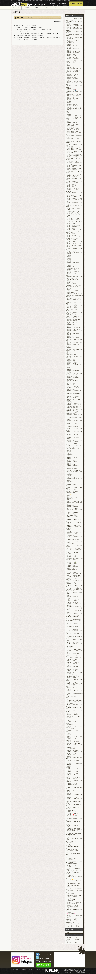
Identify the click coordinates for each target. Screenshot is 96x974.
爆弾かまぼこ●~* (71, 281)
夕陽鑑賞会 (70, 454)
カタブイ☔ (70, 733)
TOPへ (81, 950)
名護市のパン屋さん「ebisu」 (75, 468)
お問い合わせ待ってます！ (74, 741)
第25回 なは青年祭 (72, 196)
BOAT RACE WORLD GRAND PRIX (72, 859)
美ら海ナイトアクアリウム (74, 107)
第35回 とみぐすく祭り (73, 184)
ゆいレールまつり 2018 (73, 561)
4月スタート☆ (70, 875)
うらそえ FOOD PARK (73, 793)
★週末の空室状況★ (72, 908)
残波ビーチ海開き (71, 359)
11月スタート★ (71, 899)
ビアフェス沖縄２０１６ (73, 600)
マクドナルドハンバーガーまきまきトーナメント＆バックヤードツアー (74, 578)
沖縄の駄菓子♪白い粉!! (73, 333)
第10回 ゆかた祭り (72, 251)
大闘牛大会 (70, 451)
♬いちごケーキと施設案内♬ (74, 902)
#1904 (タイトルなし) (73, 925)
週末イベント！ (71, 88)
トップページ (13, 969)
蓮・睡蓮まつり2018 (72, 100)
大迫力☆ (69, 453)
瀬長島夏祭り (70, 288)
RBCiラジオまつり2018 (73, 830)
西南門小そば (70, 97)
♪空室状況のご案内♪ (72, 903)
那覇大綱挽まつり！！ (72, 75)
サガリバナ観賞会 (71, 677)
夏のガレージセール (72, 461)
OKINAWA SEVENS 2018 (74, 832)
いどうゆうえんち (71, 811)
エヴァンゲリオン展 (72, 783)
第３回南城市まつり (72, 169)
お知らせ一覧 (69, 15)
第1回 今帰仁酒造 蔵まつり (75, 214)
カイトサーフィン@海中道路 (74, 736)
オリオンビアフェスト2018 (74, 743)
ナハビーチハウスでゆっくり (74, 613)
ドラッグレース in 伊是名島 (74, 649)
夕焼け (68, 456)
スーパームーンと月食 (72, 666)
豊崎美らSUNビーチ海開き (74, 94)
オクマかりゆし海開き (72, 750)
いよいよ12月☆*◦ (71, 810)
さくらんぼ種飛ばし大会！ (74, 676)
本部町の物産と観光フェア (74, 376)
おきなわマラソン (71, 754)
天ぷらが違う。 (71, 450)
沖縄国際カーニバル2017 (73, 329)
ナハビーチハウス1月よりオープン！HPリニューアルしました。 (74, 621)
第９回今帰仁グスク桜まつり (74, 124)
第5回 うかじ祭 (71, 152)
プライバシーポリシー (32, 969)
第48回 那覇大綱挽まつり (74, 165)
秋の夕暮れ (70, 272)
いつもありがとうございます (74, 813)
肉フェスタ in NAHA (72, 105)
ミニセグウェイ (71, 571)
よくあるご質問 (40, 969)
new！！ (69, 835)
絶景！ (68, 112)
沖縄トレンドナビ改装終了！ (74, 337)
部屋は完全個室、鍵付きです (74, 68)
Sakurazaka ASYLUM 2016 (74, 829)
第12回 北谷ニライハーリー (74, 243)
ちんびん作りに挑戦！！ (73, 659)
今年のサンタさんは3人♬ (73, 525)
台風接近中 (70, 475)
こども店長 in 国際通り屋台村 (75, 700)
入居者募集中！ (71, 505)
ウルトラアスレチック (72, 790)
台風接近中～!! (71, 474)
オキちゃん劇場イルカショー (74, 778)
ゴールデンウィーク (72, 713)
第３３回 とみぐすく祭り (74, 188)
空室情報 (69, 259)
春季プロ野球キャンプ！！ (74, 384)
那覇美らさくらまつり (72, 74)
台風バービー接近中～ (72, 477)
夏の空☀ (69, 458)
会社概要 (18, 969)
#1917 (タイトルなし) (73, 926)
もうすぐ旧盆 (70, 568)
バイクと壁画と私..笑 (72, 602)
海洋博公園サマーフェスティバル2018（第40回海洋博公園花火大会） (74, 295)
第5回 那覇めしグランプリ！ (75, 147)
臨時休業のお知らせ (72, 104)
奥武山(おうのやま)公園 (73, 448)
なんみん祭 (70, 605)
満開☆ (68, 289)
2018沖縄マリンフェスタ (73, 883)
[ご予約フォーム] (76, 4)
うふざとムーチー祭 (72, 797)
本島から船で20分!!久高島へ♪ (74, 377)
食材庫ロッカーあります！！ (74, 48)
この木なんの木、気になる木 (74, 699)
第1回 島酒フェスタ (72, 212)
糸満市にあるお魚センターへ (74, 115)
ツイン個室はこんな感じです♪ (74, 657)
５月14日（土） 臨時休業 (74, 871)
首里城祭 (69, 44)
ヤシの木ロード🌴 (71, 562)
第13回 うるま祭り (72, 239)
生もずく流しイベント (72, 278)
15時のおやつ (70, 893)
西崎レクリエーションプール (74, 95)
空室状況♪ (69, 253)
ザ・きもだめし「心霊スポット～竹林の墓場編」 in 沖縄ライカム (74, 685)
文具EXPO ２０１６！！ (24, 17)
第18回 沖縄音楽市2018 (73, 224)
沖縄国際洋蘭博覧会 (72, 320)
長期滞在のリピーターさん (74, 58)
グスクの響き (70, 724)
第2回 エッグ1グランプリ (74, 195)
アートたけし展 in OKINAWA (74, 821)
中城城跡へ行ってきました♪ (74, 532)
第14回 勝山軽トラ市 (73, 234)
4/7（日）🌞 (70, 879)
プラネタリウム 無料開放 (74, 588)
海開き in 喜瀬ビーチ (72, 292)
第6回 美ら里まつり (72, 131)
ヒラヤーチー (70, 595)
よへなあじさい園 (71, 555)
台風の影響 (70, 481)
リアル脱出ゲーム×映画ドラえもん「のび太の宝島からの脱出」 (74, 550)
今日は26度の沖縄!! (72, 515)
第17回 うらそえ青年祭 (73, 225)
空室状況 (69, 255)
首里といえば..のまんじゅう (74, 45)
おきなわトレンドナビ (72, 771)
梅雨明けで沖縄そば (72, 362)
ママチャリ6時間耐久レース (74, 573)
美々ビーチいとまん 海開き (74, 108)
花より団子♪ (70, 102)
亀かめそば (70, 529)
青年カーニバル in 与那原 (73, 51)
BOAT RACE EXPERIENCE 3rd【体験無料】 (74, 861)
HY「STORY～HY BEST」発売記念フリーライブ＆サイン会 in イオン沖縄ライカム (74, 840)
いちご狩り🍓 (70, 814)
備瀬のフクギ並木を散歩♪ (73, 506)
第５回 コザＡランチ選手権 (74, 151)
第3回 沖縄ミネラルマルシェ (75, 174)
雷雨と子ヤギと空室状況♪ (73, 52)
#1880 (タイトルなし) (73, 923)
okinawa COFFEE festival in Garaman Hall (73, 834)
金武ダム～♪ (70, 65)
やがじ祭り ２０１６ (72, 563)
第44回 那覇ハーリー (73, 167)
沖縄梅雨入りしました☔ (73, 315)
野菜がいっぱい (71, 67)
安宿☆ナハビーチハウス (73, 441)
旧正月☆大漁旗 (71, 389)
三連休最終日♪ (70, 535)
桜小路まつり (70, 369)
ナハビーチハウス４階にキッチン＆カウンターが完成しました (74, 616)
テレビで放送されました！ (74, 653)
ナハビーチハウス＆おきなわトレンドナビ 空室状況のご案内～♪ (74, 631)
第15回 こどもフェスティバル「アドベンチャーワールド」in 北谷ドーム (74, 231)
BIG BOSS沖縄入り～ (72, 863)
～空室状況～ (70, 912)
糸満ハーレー (70, 119)
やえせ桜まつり (71, 565)
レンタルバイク (71, 543)
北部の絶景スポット (72, 497)
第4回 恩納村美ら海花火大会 (75, 154)
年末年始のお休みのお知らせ (74, 406)
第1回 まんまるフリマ (73, 218)
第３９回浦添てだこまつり (74, 175)
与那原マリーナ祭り (72, 533)
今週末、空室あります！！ (74, 513)
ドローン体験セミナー (72, 647)
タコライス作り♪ (71, 660)
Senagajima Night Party (73, 828)
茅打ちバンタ (70, 101)
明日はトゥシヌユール (72, 386)
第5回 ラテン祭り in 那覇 (74, 149)
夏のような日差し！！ (72, 460)
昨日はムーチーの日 (72, 383)
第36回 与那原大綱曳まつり (74, 177)
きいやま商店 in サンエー (73, 729)
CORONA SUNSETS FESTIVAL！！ (72, 851)
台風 (68, 483)
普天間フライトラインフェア (74, 382)
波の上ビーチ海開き (72, 306)
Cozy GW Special (72, 849)
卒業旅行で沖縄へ (71, 492)
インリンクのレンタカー (73, 937)
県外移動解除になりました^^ (74, 276)
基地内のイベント (71, 463)
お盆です (69, 737)
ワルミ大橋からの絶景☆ (73, 539)
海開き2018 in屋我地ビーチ (74, 291)
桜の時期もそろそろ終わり (74, 370)
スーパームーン (71, 667)
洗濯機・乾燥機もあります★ (74, 24)
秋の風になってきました (73, 271)
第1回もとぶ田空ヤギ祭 (73, 211)
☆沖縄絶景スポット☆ (72, 906)
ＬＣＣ (68, 837)
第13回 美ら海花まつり (73, 235)
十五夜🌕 (69, 494)
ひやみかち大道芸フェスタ (74, 596)
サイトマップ (24, 969)
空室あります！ (71, 265)
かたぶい (69, 734)
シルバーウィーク (71, 670)
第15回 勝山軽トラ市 (73, 228)
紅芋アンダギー (71, 114)
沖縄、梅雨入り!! (71, 354)
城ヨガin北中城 (71, 464)
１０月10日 (70, 900)
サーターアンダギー (72, 682)
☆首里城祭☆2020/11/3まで (74, 905)
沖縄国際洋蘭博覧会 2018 (74, 319)
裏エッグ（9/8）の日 (72, 98)
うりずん (69, 791)
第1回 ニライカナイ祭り (73, 219)
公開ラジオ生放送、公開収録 (74, 501)
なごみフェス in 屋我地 (73, 642)
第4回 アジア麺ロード (73, 161)
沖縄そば (69, 347)
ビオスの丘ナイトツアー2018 (74, 599)
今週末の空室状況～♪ (72, 512)
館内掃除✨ (70, 47)
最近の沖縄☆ (70, 379)
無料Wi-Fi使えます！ (72, 282)
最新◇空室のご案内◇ (72, 380)
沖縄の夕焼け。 (71, 336)
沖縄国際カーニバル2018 (73, 327)
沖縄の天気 (70, 334)
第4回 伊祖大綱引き (72, 157)
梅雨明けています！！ (72, 363)
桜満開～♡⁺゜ (70, 367)
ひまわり (69, 598)
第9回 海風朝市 (71, 125)
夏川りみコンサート (72, 457)
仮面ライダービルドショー (74, 508)
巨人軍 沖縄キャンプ (72, 407)
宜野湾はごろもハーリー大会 (74, 440)
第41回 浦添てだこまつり (74, 168)
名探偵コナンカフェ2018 (73, 470)
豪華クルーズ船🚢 (71, 90)
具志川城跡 (70, 498)
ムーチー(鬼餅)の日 (72, 569)
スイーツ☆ (70, 665)
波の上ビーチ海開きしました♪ (74, 305)
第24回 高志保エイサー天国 (74, 198)
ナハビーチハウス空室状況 (74, 606)
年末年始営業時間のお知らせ (74, 403)
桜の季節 (69, 372)
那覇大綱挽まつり (71, 77)
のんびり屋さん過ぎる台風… (74, 603)
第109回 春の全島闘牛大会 (74, 252)
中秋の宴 (69, 531)
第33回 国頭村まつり (73, 186)
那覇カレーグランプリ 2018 (74, 81)
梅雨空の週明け (71, 360)
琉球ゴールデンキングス (73, 279)
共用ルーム (70, 499)
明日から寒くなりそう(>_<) (74, 387)
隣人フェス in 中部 (72, 57)
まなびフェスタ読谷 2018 (74, 575)
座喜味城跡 (70, 402)
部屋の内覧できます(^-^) (73, 70)
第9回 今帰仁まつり (72, 127)
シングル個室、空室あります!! (75, 669)
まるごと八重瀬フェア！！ (74, 572)
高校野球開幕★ (71, 43)
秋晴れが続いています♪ (73, 268)
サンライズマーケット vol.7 (74, 675)
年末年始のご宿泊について (74, 404)
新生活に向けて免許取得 (73, 396)
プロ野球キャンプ (71, 583)
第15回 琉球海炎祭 (72, 226)
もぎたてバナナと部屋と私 (74, 566)
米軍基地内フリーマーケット (74, 122)
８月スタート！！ (71, 865)
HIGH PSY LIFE (71, 842)
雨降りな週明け (71, 54)
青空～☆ (69, 50)
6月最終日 (69, 866)
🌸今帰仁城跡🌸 (71, 913)
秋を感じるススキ (71, 269)
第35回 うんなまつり (73, 185)
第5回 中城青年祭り (72, 148)
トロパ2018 (70, 646)
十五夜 (68, 495)
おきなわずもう (71, 774)
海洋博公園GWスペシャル (73, 298)
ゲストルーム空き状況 (72, 714)
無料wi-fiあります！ (72, 283)
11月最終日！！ (71, 898)
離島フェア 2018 (72, 55)
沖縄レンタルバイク (72, 942)
